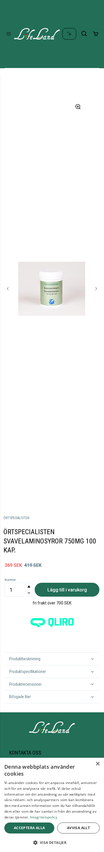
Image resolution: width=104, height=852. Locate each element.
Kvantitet (10, 579)
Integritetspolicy (43, 817)
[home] (37, 34)
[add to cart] (95, 34)
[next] (96, 288)
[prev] (8, 288)
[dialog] (52, 805)
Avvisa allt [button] (78, 827)
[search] (84, 33)
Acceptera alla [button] (29, 827)
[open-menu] (9, 33)
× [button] (97, 764)
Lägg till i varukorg (67, 590)
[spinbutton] (18, 590)
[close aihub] (69, 34)
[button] (28, 586)
